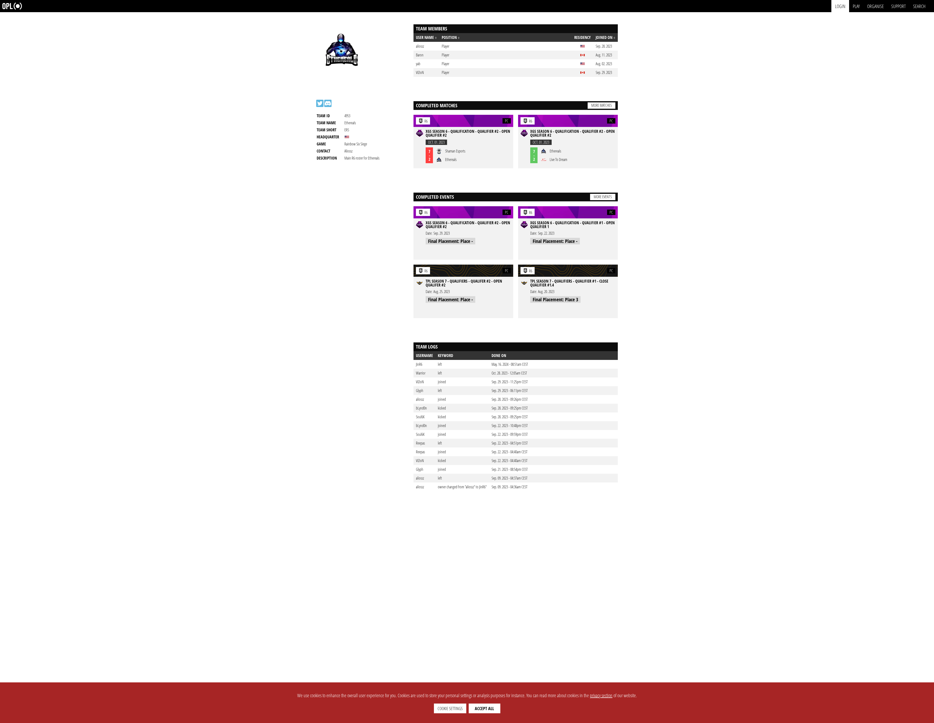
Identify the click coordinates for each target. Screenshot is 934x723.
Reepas (420, 443)
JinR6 (419, 364)
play (856, 6)
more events (603, 196)
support (898, 6)
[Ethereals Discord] (328, 103)
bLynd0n (421, 408)
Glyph (419, 390)
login (840, 6)
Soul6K (420, 417)
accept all (484, 708)
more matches (601, 105)
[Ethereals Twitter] (319, 103)
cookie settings (450, 708)
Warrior (420, 373)
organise (875, 6)
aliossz (420, 399)
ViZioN (420, 381)
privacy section (601, 695)
